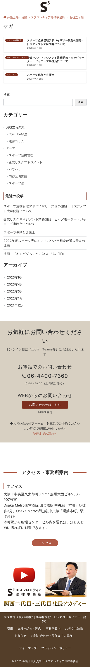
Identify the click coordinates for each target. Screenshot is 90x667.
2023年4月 (15, 284)
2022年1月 (14, 298)
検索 (6, 94)
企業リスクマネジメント (25, 162)
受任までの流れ (62, 635)
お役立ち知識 (15, 127)
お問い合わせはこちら (45, 404)
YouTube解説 (18, 134)
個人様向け (25, 617)
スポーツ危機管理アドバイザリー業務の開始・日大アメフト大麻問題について (44, 208)
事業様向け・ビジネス (51, 617)
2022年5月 (15, 291)
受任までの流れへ (45, 433)
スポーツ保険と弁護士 (19, 232)
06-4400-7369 (47, 376)
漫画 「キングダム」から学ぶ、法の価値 (33, 254)
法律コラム (16, 141)
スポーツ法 (16, 183)
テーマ (10, 148)
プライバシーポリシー (56, 648)
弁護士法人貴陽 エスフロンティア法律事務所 (50, 661)
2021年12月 (15, 305)
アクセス (45, 543)
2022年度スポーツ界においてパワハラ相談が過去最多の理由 (44, 243)
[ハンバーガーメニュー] (4, 6)
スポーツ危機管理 (21, 155)
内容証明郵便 (18, 176)
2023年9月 (15, 277)
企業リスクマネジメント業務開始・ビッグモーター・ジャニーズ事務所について (44, 221)
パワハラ (15, 169)
